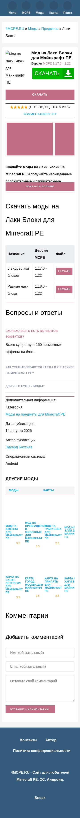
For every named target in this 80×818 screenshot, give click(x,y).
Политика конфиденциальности (41, 751)
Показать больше (40, 186)
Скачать (40, 94)
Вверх (40, 798)
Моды (33, 29)
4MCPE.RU (15, 29)
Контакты (28, 740)
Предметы (49, 29)
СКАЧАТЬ (64, 271)
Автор (50, 740)
